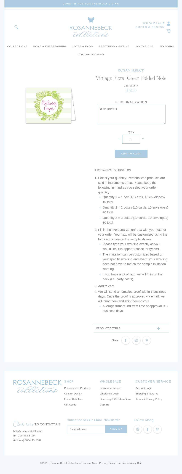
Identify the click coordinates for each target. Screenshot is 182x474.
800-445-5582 (33, 440)
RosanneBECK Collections (65, 463)
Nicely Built (135, 463)
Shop (69, 381)
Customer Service (153, 381)
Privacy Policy (107, 463)
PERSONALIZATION (131, 102)
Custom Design (150, 27)
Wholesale (154, 23)
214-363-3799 (26, 435)
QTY (131, 132)
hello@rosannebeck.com (27, 431)
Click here (23, 423)
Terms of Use (89, 463)
